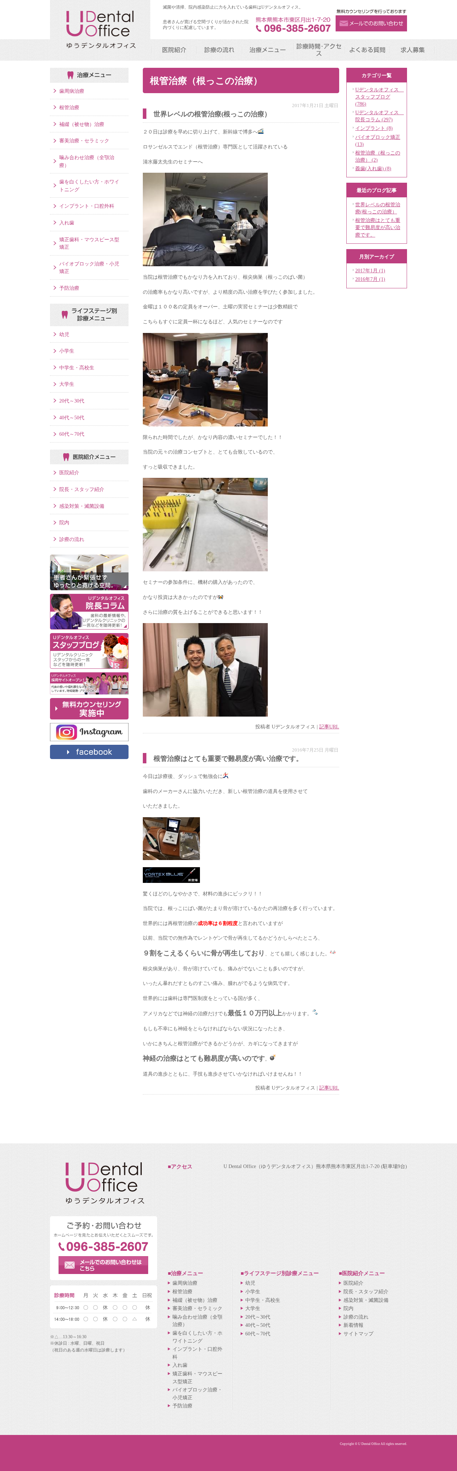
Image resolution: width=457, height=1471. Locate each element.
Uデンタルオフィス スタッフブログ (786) (379, 97)
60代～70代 (71, 434)
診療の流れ (71, 539)
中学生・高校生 (76, 367)
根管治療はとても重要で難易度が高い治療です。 (377, 227)
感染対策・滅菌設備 (81, 506)
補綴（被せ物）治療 (81, 124)
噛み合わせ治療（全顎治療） (86, 161)
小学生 (66, 351)
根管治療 (69, 107)
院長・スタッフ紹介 (81, 489)
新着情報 (353, 1325)
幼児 (64, 334)
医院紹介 (69, 472)
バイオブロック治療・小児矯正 (89, 267)
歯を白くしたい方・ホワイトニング (89, 185)
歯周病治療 (71, 91)
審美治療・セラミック (84, 140)
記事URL (329, 726)
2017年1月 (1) (370, 270)
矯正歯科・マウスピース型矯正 (89, 243)
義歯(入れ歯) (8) (373, 168)
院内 (64, 522)
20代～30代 (71, 401)
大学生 (66, 384)
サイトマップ (358, 1333)
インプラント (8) (374, 128)
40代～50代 (71, 417)
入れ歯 (66, 223)
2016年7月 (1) (370, 279)
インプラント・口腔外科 (86, 206)
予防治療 (69, 288)
